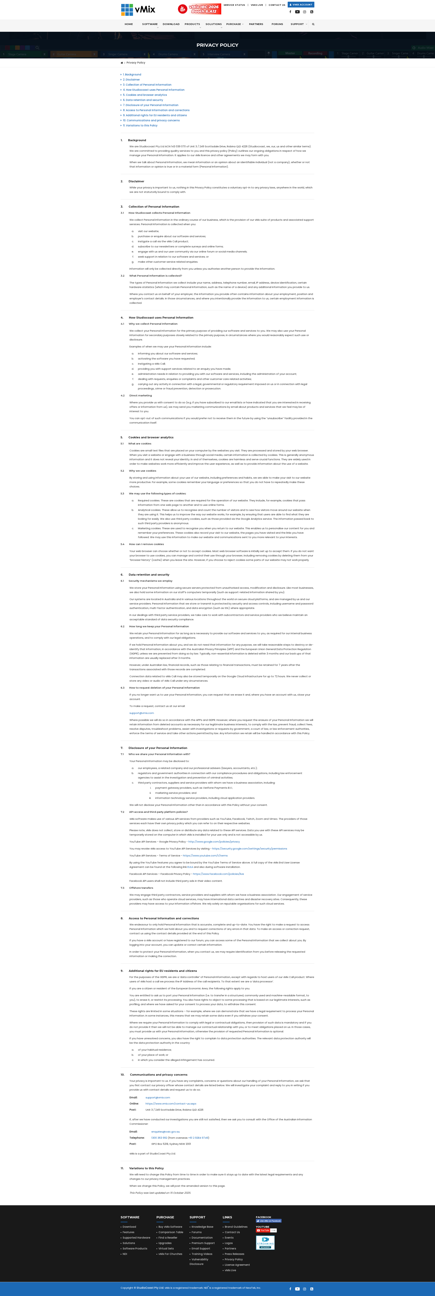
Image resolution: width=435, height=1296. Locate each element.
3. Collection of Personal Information (146, 84)
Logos (229, 1243)
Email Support (201, 1248)
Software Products (135, 1248)
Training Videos (202, 1254)
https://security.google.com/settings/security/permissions (249, 848)
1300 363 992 (159, 1138)
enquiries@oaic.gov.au (165, 1131)
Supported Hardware (136, 1237)
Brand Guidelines (236, 1227)
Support (297, 24)
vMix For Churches (170, 1254)
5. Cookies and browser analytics (144, 95)
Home (129, 24)
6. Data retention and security (142, 100)
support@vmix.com (141, 713)
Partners (256, 24)
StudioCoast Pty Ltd (150, 1288)
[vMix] (138, 9)
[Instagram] (304, 11)
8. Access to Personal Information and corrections (156, 110)
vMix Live (230, 1270)
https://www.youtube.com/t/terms (205, 855)
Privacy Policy (234, 1259)
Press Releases (234, 1254)
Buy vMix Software (170, 1227)
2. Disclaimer (131, 79)
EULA (190, 867)
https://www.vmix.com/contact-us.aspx (171, 1103)
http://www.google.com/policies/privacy (214, 841)
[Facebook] (290, 11)
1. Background (131, 74)
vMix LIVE (257, 5)
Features (128, 1232)
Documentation (202, 1237)
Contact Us (277, 5)
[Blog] (311, 11)
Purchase (233, 24)
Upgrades (165, 1243)
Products (192, 24)
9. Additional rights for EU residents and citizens (154, 115)
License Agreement (237, 1265)
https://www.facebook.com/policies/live (218, 874)
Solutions (214, 24)
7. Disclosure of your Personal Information (150, 105)
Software (150, 24)
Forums (277, 24)
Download (171, 24)
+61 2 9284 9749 (198, 1138)
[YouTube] (297, 11)
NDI (125, 1254)
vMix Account (301, 4)
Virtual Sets (166, 1248)
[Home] (122, 63)
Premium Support (203, 1243)
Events (229, 1237)
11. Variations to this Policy (140, 125)
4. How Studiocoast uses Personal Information (153, 90)
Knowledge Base (202, 1227)
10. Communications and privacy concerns (151, 120)
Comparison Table (171, 1232)
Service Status (234, 5)
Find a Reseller (168, 1237)
